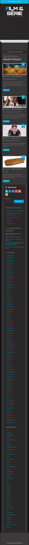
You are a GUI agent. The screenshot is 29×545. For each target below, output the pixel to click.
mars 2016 (9, 321)
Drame (8, 464)
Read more (6, 90)
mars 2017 (9, 299)
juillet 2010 (9, 410)
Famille (8, 476)
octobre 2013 (10, 376)
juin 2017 (9, 292)
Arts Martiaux (10, 435)
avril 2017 (9, 297)
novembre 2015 (10, 330)
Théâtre (8, 517)
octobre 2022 (10, 258)
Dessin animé (10, 454)
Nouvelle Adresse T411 (10, 244)
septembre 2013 (10, 379)
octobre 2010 (10, 405)
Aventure (9, 437)
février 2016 (9, 323)
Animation (9, 432)
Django (9, 240)
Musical (8, 495)
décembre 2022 (10, 255)
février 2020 (9, 265)
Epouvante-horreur (11, 466)
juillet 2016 (9, 313)
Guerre (8, 483)
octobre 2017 (10, 287)
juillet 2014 (9, 357)
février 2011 (9, 396)
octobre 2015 (10, 333)
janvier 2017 (9, 304)
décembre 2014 (10, 345)
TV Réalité (9, 522)
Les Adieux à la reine (12, 111)
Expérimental (10, 473)
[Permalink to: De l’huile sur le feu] (14, 130)
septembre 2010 (10, 408)
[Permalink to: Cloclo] (14, 161)
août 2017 (9, 289)
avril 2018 (9, 282)
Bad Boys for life (11, 223)
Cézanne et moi (10, 79)
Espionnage (9, 471)
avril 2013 (9, 381)
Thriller (8, 519)
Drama (8, 461)
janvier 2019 (9, 275)
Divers (8, 456)
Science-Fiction (10, 507)
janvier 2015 (9, 342)
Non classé (9, 498)
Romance (9, 505)
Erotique (9, 469)
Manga (8, 493)
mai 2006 (9, 415)
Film (7, 481)
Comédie (9, 444)
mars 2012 (9, 386)
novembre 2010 (10, 403)
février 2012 (9, 388)
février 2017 (9, 301)
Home (5, 51)
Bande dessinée (11, 440)
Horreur (8, 488)
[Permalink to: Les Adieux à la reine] (14, 102)
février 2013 (9, 384)
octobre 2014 (10, 350)
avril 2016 (9, 318)
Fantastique (9, 478)
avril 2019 (9, 270)
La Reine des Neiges (15, 237)
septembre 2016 (10, 309)
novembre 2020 (10, 260)
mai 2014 (9, 362)
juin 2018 (9, 280)
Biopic (8, 442)
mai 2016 (9, 316)
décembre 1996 (10, 420)
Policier (8, 502)
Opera (8, 500)
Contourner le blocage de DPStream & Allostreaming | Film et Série (14, 243)
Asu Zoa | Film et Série (10, 247)
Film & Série (14, 11)
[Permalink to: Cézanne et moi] (14, 69)
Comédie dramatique (12, 447)
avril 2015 (9, 338)
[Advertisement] (14, 30)
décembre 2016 (10, 306)
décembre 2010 (10, 400)
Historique (9, 486)
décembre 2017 (10, 284)
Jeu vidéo (9, 490)
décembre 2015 (10, 328)
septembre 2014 (10, 352)
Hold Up (8, 221)
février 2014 (9, 367)
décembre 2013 (10, 371)
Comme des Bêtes (9, 234)
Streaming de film (11, 515)
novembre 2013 (10, 374)
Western (9, 527)
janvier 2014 (9, 369)
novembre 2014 (10, 347)
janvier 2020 (9, 268)
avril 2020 (9, 263)
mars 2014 (9, 364)
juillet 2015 (9, 335)
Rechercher (8, 198)
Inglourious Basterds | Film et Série (13, 239)
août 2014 (9, 355)
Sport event (9, 512)
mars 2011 (9, 393)
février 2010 (9, 413)
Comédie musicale (11, 449)
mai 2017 (9, 294)
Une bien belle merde (12, 524)
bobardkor (7, 76)
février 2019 (9, 272)
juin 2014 (9, 359)
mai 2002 (9, 417)
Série (8, 510)
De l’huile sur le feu (11, 140)
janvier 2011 (9, 398)
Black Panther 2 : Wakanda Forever (15, 211)
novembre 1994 (10, 422)
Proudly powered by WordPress (14, 543)
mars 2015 (9, 340)
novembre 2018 (10, 277)
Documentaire (10, 459)
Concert (8, 452)
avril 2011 (9, 391)
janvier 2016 (9, 326)
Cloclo (5, 171)
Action (8, 430)
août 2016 (9, 311)
